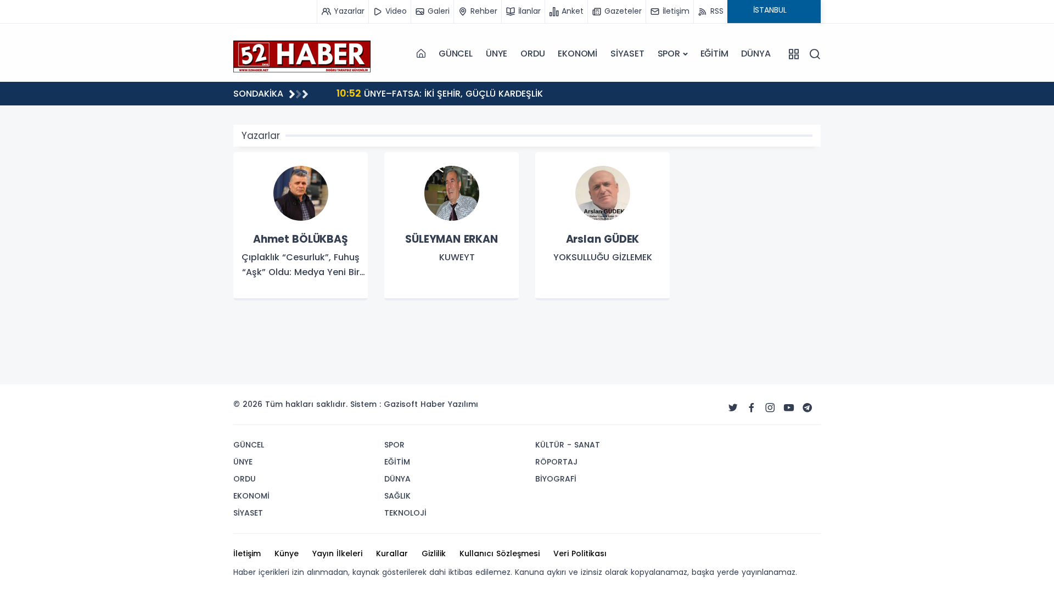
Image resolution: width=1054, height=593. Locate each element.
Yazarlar (261, 135)
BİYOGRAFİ (555, 478)
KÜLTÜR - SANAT (567, 444)
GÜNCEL (456, 53)
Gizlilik (434, 553)
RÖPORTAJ (556, 461)
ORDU (532, 53)
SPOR (669, 53)
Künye (286, 553)
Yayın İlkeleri (337, 553)
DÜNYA (755, 53)
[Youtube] (788, 408)
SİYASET (627, 53)
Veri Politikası (580, 553)
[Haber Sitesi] (302, 53)
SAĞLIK (397, 495)
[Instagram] (770, 408)
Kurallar (392, 553)
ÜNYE (496, 53)
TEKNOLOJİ (405, 512)
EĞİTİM (714, 53)
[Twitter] (732, 408)
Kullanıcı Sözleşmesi (499, 553)
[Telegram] (807, 408)
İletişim (247, 553)
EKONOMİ (577, 53)
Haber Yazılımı (449, 404)
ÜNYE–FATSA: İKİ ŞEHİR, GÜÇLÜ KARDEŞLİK (440, 93)
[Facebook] (751, 408)
